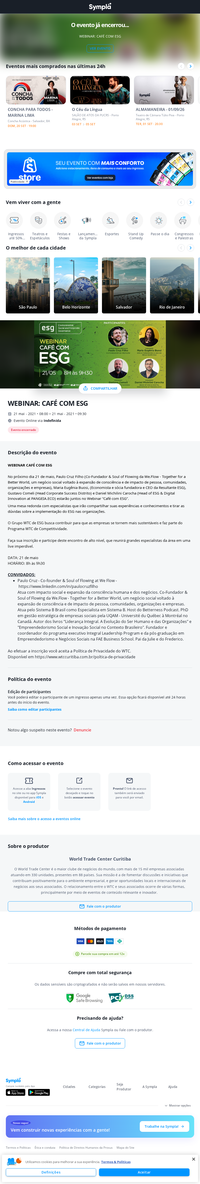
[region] (100, 1168)
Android (29, 802)
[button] (14, 1162)
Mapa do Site (125, 1147)
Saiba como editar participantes (34, 709)
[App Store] (15, 1092)
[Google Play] (39, 1092)
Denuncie (82, 730)
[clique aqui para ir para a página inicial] (100, 6)
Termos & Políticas (115, 1162)
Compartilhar (104, 388)
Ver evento (100, 48)
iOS (39, 797)
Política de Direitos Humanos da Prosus (86, 1147)
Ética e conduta (45, 1147)
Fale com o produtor (104, 906)
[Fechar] (193, 1159)
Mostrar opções (180, 1105)
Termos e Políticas (18, 1147)
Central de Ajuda (86, 1030)
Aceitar (144, 1172)
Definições (50, 1172)
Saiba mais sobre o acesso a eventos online (44, 819)
